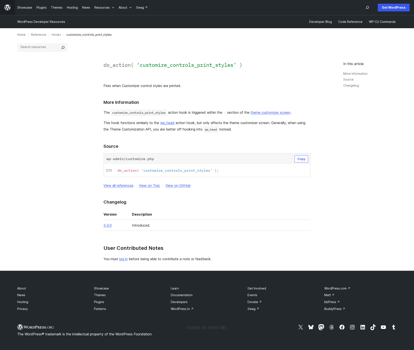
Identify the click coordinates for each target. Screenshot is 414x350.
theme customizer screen (270, 112)
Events (252, 295)
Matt (329, 295)
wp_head (167, 123)
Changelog (351, 85)
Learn (175, 288)
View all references (118, 185)
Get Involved (257, 288)
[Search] (63, 47)
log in (123, 259)
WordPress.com (337, 288)
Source (348, 79)
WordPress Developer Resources (41, 21)
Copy (301, 159)
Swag (253, 309)
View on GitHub (178, 185)
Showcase (101, 288)
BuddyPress (334, 309)
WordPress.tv (182, 309)
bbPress (332, 302)
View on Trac (149, 185)
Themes (100, 295)
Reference (38, 34)
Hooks (56, 34)
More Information (355, 73)
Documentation (182, 295)
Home (21, 34)
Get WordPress (394, 7)
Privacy (22, 309)
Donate (255, 302)
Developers (179, 302)
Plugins (99, 302)
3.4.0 (108, 225)
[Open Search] (367, 7)
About (21, 288)
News (21, 295)
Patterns (100, 309)
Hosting (22, 302)
